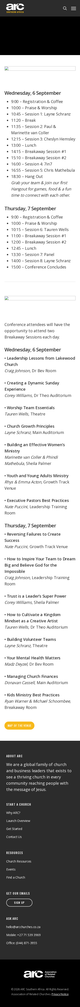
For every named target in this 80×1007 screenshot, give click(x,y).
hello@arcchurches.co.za (23, 927)
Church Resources (18, 861)
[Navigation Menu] (73, 8)
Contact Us (14, 837)
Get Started (14, 829)
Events (11, 869)
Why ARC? (13, 813)
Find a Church (15, 877)
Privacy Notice (60, 994)
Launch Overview (18, 821)
